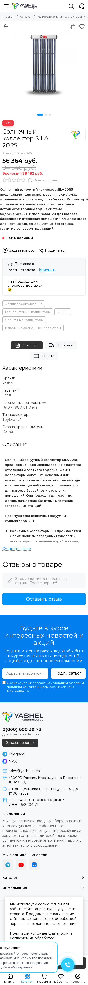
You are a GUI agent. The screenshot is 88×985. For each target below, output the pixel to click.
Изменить (47, 270)
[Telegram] (7, 864)
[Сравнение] (72, 26)
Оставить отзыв (44, 599)
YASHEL (62, 312)
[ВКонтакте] (34, 864)
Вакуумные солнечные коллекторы (33, 328)
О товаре (31, 345)
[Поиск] (71, 6)
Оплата (48, 356)
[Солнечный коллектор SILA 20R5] (44, 65)
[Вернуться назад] (6, 26)
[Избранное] (82, 26)
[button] (40, 115)
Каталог (26, 16)
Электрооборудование (23, 303)
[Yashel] (75, 134)
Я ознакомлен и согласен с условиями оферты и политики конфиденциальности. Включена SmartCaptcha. (45, 686)
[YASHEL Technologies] (24, 6)
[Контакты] (82, 6)
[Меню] (6, 6)
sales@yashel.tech (24, 771)
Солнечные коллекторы (24, 320)
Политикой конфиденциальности (39, 933)
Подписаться (68, 673)
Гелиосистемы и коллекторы (59, 16)
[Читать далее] (16, 549)
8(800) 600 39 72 (21, 729)
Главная (8, 16)
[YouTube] (21, 864)
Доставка (64, 345)
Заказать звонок (20, 742)
